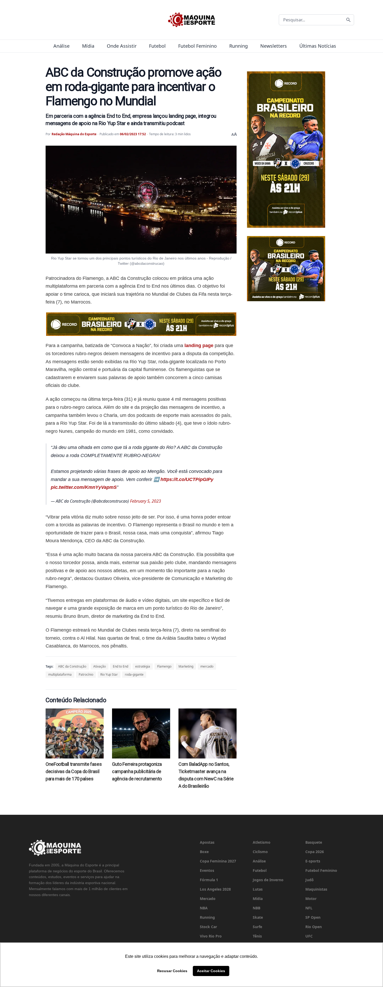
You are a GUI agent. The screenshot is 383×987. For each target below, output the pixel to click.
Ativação (99, 666)
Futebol (157, 46)
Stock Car (208, 926)
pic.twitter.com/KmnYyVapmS (84, 487)
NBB (256, 907)
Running (238, 46)
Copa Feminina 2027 (218, 861)
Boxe (204, 851)
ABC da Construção (72, 666)
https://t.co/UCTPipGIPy (186, 479)
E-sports (312, 861)
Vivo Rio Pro (211, 936)
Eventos (207, 870)
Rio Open (313, 926)
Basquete (313, 842)
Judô (309, 879)
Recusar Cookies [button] (172, 971)
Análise (61, 46)
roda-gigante (134, 674)
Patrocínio (86, 674)
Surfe (257, 926)
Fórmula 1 (209, 879)
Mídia (88, 46)
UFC (309, 936)
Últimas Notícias (317, 46)
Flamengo (164, 666)
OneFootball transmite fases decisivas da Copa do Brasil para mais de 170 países (74, 771)
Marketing (185, 666)
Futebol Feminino (197, 46)
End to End (120, 666)
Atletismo (261, 842)
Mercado (207, 898)
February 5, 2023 (145, 501)
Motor (311, 898)
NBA (204, 907)
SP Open (312, 917)
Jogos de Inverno (268, 879)
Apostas (207, 842)
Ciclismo (260, 851)
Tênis (257, 936)
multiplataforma (60, 674)
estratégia (142, 666)
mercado (206, 666)
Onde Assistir (122, 46)
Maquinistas (316, 889)
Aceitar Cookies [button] (211, 971)
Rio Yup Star (109, 674)
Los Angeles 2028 (215, 889)
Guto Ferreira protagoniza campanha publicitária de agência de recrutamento (137, 771)
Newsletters (273, 46)
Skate (258, 917)
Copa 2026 (314, 851)
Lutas (258, 889)
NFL (308, 907)
